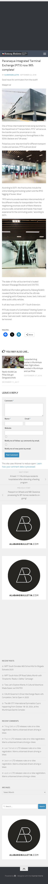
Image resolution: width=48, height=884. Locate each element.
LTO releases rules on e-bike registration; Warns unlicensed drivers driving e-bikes (22, 729)
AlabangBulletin (11, 75)
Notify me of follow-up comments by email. (22, 441)
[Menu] (44, 53)
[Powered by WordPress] (15, 876)
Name (8, 419)
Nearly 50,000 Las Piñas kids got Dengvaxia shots (9, 375)
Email (28, 419)
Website (8, 428)
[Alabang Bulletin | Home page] (19, 53)
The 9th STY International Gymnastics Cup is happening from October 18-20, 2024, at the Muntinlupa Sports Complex (21, 706)
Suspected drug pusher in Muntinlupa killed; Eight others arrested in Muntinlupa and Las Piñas (33, 365)
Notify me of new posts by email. (18, 449)
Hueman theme (37, 876)
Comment (9, 401)
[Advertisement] (24, 25)
